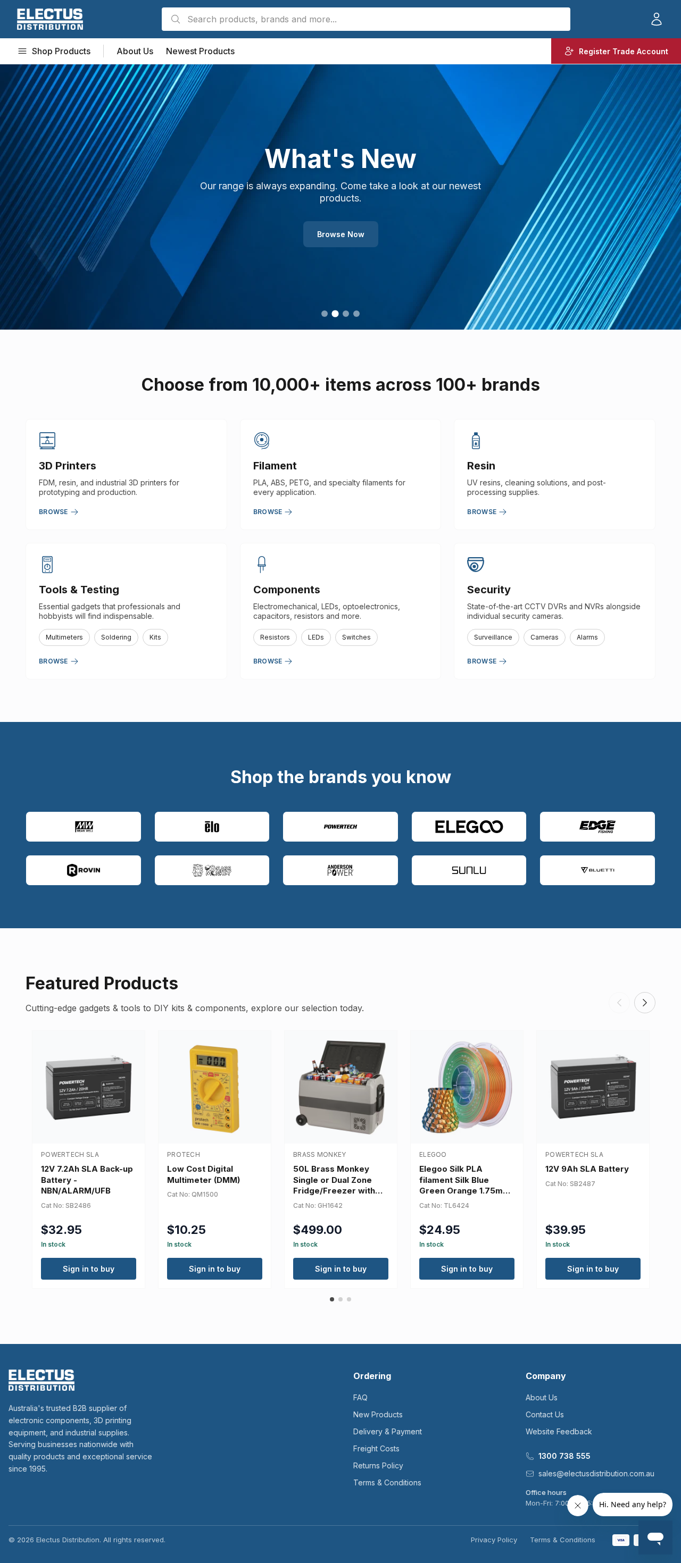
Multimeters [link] (64, 637)
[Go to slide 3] (346, 313)
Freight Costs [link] (376, 1448)
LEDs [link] (316, 637)
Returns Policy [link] (378, 1465)
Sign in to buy (88, 1268)
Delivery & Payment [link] (387, 1431)
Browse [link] (53, 512)
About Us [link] (135, 51)
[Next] (644, 1002)
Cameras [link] (544, 637)
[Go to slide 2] (334, 313)
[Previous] (619, 1002)
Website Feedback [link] (559, 1431)
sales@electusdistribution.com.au (596, 1473)
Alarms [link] (587, 637)
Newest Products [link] (200, 51)
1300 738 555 (564, 1455)
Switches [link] (356, 637)
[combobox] (366, 19)
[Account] (656, 19)
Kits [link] (155, 637)
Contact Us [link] (545, 1414)
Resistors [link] (275, 637)
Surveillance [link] (493, 637)
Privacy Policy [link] (494, 1539)
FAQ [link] (360, 1397)
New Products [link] (378, 1414)
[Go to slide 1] (324, 313)
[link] (50, 19)
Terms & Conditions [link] (387, 1482)
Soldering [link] (116, 637)
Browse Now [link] (340, 234)
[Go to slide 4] (356, 313)
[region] (340, 197)
